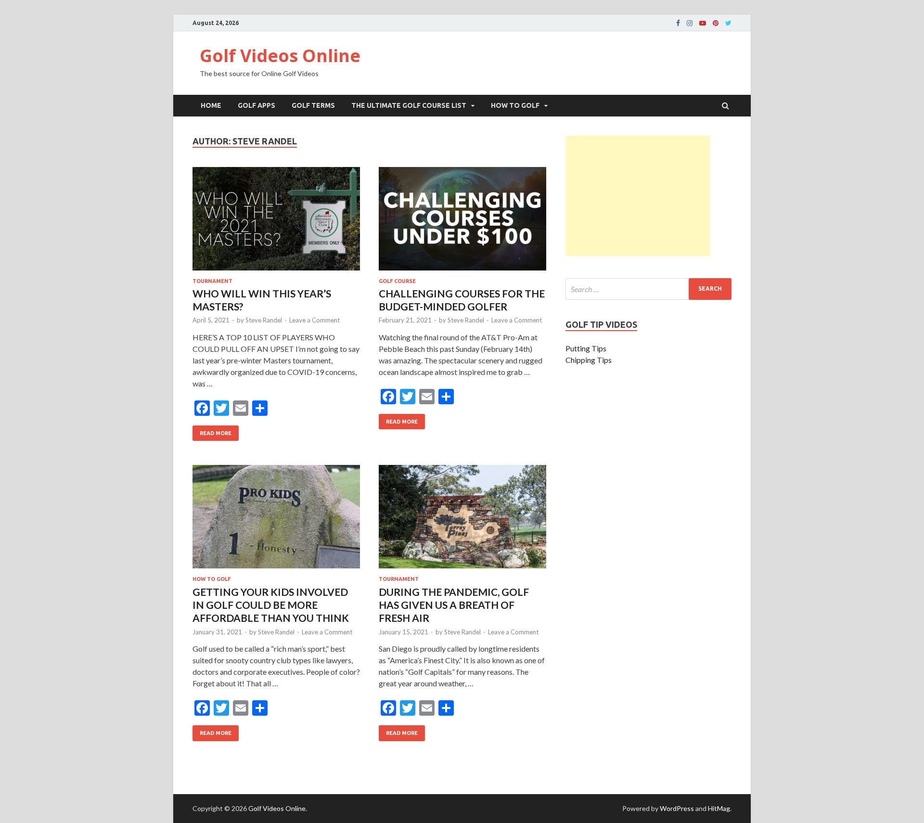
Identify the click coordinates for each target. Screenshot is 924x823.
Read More (211, 430)
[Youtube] (702, 23)
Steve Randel (263, 320)
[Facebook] (678, 23)
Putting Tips (585, 348)
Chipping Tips (588, 359)
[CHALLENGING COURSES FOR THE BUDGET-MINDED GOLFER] (462, 222)
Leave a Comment (314, 320)
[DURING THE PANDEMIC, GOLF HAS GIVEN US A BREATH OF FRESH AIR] (462, 520)
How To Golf (515, 105)
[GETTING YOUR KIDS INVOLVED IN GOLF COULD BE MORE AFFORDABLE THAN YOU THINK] (276, 520)
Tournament (212, 281)
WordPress (677, 808)
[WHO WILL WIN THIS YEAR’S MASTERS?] (276, 222)
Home (211, 105)
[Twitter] (728, 23)
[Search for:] (648, 289)
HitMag (719, 808)
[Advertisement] (637, 196)
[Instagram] (689, 23)
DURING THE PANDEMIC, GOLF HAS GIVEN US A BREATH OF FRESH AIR (454, 605)
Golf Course (397, 281)
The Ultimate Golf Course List (408, 105)
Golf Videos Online (280, 55)
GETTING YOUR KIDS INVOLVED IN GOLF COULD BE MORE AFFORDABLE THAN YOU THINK (270, 605)
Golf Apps (256, 105)
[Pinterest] (715, 23)
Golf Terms (313, 105)
